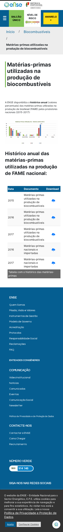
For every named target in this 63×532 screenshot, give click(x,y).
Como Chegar (17, 438)
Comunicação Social (21, 400)
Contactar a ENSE (19, 433)
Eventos (14, 394)
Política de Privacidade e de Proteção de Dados (31, 416)
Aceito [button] (10, 524)
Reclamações (17, 344)
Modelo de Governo (20, 321)
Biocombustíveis (37, 32)
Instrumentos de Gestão (23, 316)
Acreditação (16, 327)
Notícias (14, 383)
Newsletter (16, 405)
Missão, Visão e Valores (22, 310)
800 (13, 468)
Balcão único (16, 18)
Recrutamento (18, 444)
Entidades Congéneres (24, 360)
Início (10, 32)
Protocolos (15, 333)
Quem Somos (17, 305)
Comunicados (17, 389)
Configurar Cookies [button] (29, 524)
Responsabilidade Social (23, 338)
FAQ (11, 350)
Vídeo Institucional (19, 377)
